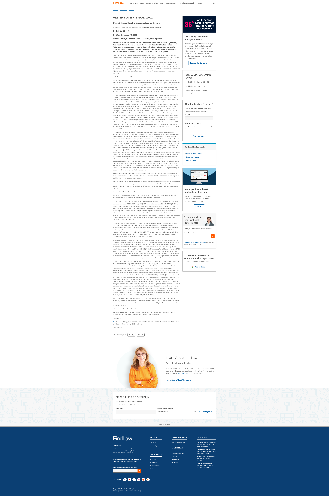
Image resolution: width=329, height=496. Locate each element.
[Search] (214, 3)
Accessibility (153, 446)
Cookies (136, 491)
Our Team (153, 442)
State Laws (175, 456)
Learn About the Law (178, 453)
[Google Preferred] (148, 479)
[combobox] (199, 118)
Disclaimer (129, 491)
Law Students (191, 160)
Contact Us (153, 449)
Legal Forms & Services (178, 442)
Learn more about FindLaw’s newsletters (195, 242)
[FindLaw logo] (119, 3)
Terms (115, 491)
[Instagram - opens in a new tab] (138, 479)
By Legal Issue (154, 462)
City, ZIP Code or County (193, 123)
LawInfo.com (201, 463)
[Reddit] (143, 479)
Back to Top (165, 425)
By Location (153, 459)
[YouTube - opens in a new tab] (129, 479)
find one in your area (185, 373)
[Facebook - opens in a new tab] (125, 479)
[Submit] (213, 236)
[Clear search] (211, 127)
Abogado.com (201, 456)
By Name (152, 469)
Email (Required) (189, 233)
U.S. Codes (175, 462)
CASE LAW (115, 10)
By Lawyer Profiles (155, 466)
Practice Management (194, 154)
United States (123, 10)
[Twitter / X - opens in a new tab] (134, 479)
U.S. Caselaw (175, 459)
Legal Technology (192, 157)
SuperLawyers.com (202, 449)
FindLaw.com (201, 442)
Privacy (121, 491)
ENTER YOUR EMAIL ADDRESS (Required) (125, 467)
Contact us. (130, 453)
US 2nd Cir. (131, 10)
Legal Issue (189, 115)
